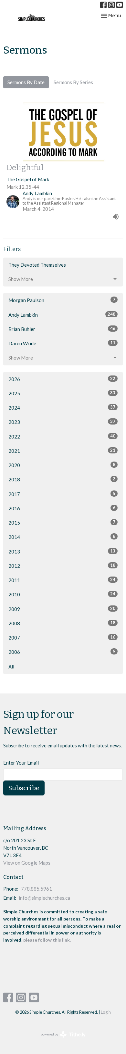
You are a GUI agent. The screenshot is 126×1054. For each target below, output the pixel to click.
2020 (61, 465)
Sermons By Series (73, 82)
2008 (61, 623)
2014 (61, 537)
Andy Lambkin (61, 314)
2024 (61, 407)
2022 (61, 436)
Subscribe (23, 788)
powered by (60, 1040)
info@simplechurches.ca (44, 898)
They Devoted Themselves (37, 265)
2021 (61, 451)
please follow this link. (47, 940)
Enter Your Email (21, 763)
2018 (61, 479)
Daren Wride (61, 343)
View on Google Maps (26, 863)
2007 (61, 637)
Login (106, 1012)
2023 (61, 422)
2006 (61, 652)
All (11, 666)
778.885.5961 (36, 889)
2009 (61, 609)
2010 (61, 594)
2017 (61, 494)
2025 (61, 393)
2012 (61, 566)
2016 (61, 508)
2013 (61, 551)
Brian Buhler (61, 329)
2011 (61, 580)
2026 (61, 379)
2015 (61, 522)
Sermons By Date (26, 82)
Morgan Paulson (61, 300)
